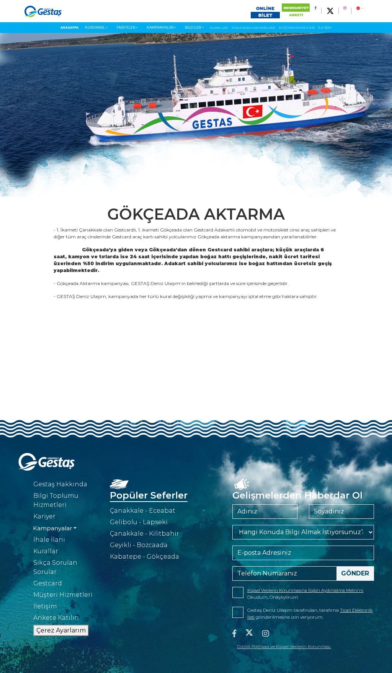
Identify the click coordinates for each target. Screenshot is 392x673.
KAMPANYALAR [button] (160, 27)
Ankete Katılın (56, 617)
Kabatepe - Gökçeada (144, 556)
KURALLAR (219, 27)
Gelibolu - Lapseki (139, 522)
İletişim (45, 606)
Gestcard (47, 583)
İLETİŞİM (325, 27)
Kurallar (45, 551)
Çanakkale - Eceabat (142, 510)
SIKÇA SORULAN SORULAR (253, 27)
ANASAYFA (69, 27)
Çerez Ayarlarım (61, 630)
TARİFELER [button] (125, 27)
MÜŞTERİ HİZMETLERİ (297, 27)
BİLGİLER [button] (193, 27)
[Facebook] (234, 633)
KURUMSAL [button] (95, 27)
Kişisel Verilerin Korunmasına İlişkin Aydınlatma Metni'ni (305, 590)
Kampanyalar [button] (52, 528)
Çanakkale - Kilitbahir (144, 533)
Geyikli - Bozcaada (139, 545)
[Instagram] (265, 633)
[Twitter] (249, 633)
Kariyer (44, 516)
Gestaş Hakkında (60, 484)
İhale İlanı (49, 539)
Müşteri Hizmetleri (63, 594)
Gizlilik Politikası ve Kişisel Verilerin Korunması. (284, 646)
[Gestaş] (43, 11)
